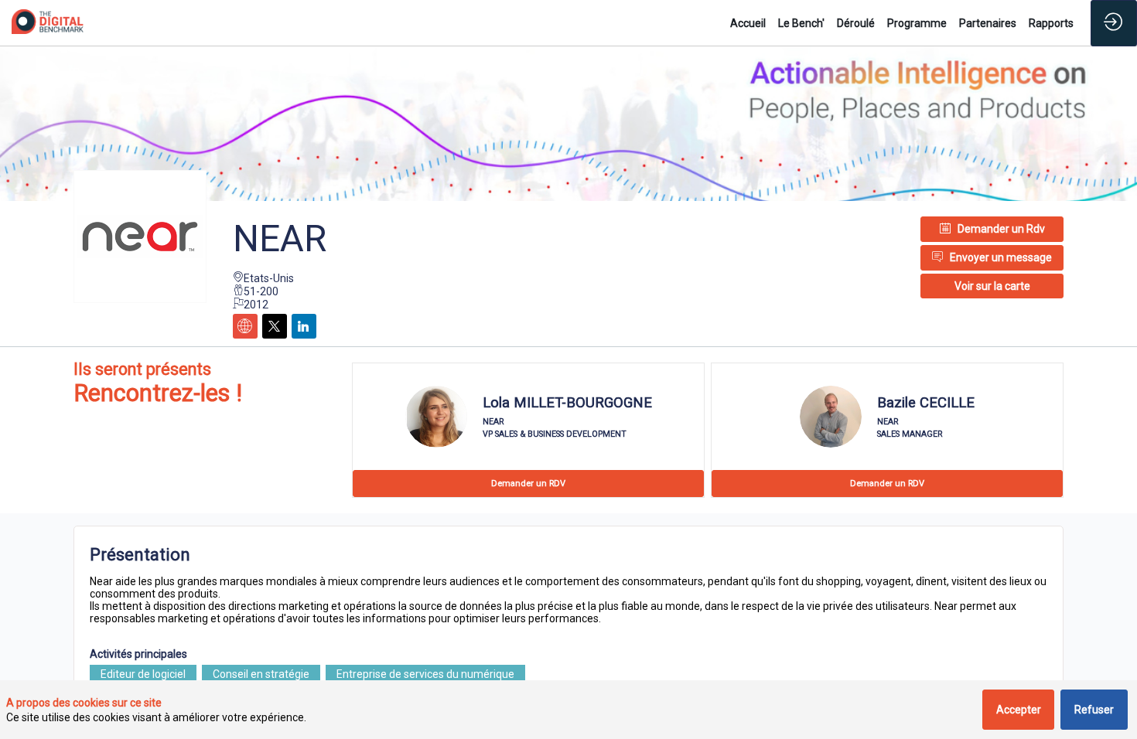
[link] (748, 23)
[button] (992, 286)
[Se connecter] (1114, 23)
